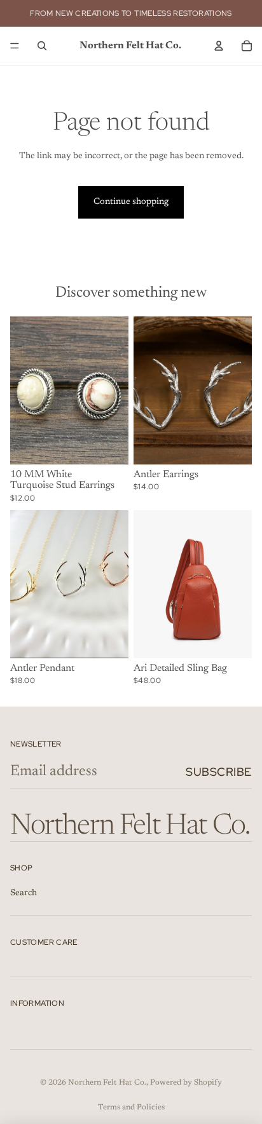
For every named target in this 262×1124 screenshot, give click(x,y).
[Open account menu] (219, 46)
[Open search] (42, 46)
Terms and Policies (131, 1107)
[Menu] (14, 45)
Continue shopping (131, 202)
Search (23, 893)
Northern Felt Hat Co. (107, 1083)
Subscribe (219, 771)
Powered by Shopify (186, 1083)
